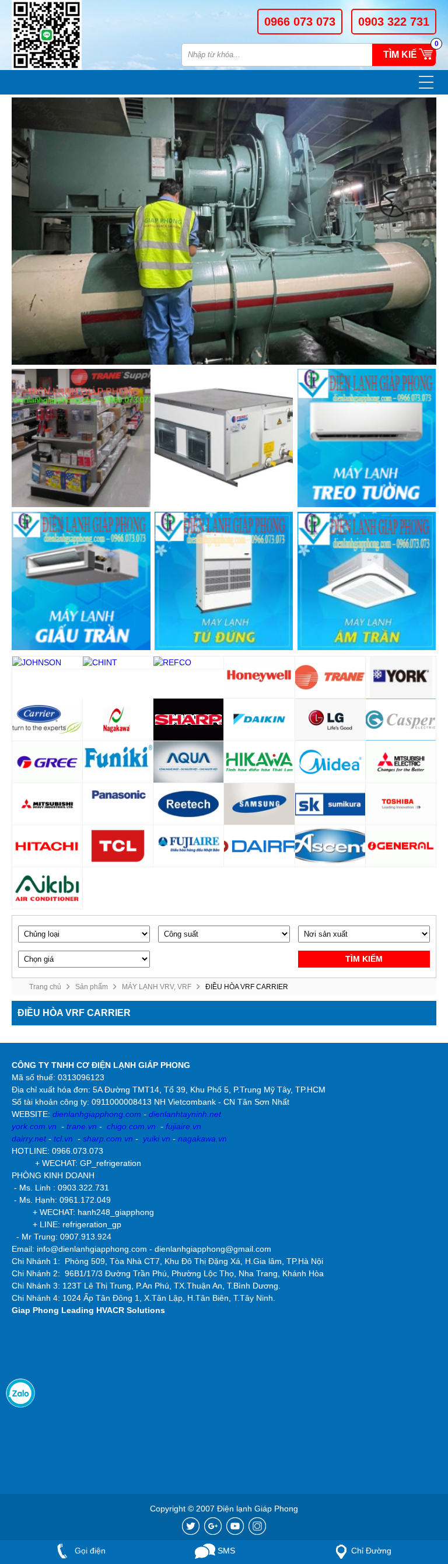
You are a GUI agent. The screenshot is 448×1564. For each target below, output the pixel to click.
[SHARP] (188, 720)
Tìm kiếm (404, 55)
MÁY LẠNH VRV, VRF (156, 987)
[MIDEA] (330, 762)
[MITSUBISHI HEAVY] (47, 804)
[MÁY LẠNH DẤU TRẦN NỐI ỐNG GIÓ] (81, 581)
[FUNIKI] (118, 762)
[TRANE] (330, 678)
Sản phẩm (91, 987)
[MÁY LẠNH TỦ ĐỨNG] (224, 581)
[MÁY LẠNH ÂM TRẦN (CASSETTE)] (367, 581)
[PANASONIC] (118, 804)
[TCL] (118, 846)
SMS (225, 1550)
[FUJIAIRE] (188, 846)
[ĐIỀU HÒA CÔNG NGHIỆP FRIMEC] (224, 438)
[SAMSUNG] (259, 804)
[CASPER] (401, 720)
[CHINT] (118, 663)
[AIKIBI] (47, 888)
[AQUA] (188, 762)
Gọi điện (89, 1550)
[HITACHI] (47, 846)
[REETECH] (188, 804)
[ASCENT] (330, 846)
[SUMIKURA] (330, 804)
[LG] (330, 720)
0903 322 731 (393, 21)
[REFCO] (188, 663)
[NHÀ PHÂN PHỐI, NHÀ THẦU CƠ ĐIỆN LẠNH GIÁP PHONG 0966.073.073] (54, 35)
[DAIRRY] (259, 846)
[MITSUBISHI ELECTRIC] (401, 762)
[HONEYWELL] (259, 678)
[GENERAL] (401, 846)
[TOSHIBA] (401, 804)
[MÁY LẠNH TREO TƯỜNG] (367, 438)
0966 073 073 (299, 21)
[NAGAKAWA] (118, 720)
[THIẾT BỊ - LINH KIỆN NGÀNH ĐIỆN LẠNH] (81, 438)
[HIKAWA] (259, 762)
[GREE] (47, 762)
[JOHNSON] (47, 663)
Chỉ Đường (371, 1550)
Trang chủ (45, 987)
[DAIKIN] (259, 720)
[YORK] (401, 678)
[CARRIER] (47, 720)
